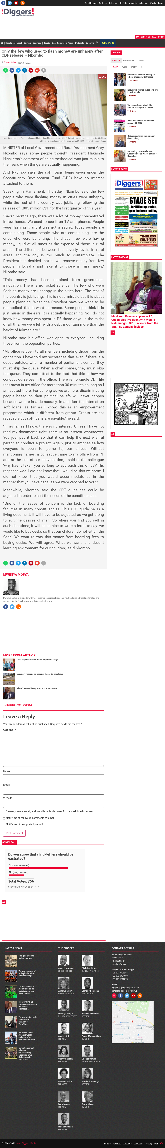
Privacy (149, 1143)
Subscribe (145, 36)
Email (6, 785)
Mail (156, 1143)
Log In (161, 36)
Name (6, 771)
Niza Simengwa (65, 1127)
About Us (133, 3)
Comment (9, 730)
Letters (107, 1143)
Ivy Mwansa (64, 1104)
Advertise (143, 3)
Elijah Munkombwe (90, 1013)
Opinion (27, 43)
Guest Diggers (91, 3)
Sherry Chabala (65, 1059)
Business (37, 43)
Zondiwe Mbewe (65, 991)
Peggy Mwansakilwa (91, 1036)
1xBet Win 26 (108, 43)
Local (19, 43)
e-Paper (69, 43)
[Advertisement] (60, 25)
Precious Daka (65, 1081)
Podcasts (79, 43)
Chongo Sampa (89, 1059)
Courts (47, 43)
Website (7, 798)
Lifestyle (90, 43)
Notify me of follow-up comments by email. (30, 818)
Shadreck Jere (65, 1036)
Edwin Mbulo (87, 1104)
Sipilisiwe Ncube (89, 968)
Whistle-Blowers (157, 3)
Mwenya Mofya (10, 62)
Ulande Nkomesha (90, 991)
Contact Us (138, 1143)
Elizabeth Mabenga (90, 1081)
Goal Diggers (58, 43)
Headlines (10, 43)
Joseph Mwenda (65, 968)
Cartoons (103, 3)
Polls (125, 3)
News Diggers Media (26, 1143)
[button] (5, 70)
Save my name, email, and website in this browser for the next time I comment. (50, 811)
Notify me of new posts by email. (24, 824)
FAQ (154, 36)
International (115, 3)
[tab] (116, 60)
